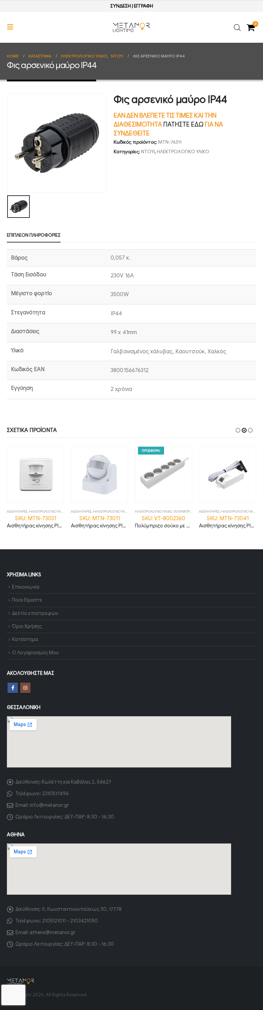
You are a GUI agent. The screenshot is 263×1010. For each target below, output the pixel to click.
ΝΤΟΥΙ (148, 152)
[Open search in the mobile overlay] (237, 27)
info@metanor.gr (49, 805)
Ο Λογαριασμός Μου (35, 653)
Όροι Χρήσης (27, 626)
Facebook (13, 688)
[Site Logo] (131, 27)
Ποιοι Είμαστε (27, 600)
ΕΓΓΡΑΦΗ (143, 6)
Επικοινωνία (25, 587)
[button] (12, 27)
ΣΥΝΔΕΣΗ (120, 6)
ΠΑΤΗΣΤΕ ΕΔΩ (183, 124)
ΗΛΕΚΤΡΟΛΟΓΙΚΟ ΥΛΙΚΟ (183, 152)
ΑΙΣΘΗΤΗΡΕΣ (17, 511)
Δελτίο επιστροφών (35, 613)
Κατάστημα (25, 639)
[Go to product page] (35, 474)
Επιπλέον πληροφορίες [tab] (34, 235)
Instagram (25, 688)
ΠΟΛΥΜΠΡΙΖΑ (185, 511)
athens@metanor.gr (52, 932)
